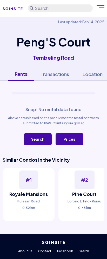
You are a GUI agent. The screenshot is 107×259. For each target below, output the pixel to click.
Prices (69, 139)
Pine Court (84, 194)
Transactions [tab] (55, 74)
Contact (44, 251)
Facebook (65, 251)
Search (37, 139)
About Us (25, 251)
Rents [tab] (21, 74)
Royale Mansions (28, 194)
